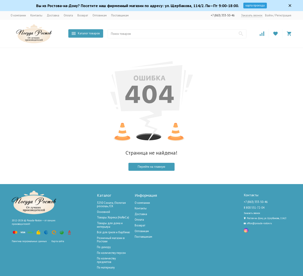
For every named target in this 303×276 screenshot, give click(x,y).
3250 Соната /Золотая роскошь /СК (111, 204)
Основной (103, 212)
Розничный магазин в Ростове (111, 239)
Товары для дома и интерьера (110, 225)
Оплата (68, 15)
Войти (269, 15)
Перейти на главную (151, 167)
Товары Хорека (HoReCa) (113, 217)
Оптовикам (99, 15)
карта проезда (255, 5)
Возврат (82, 15)
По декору (104, 247)
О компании (18, 15)
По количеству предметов (106, 260)
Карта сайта (57, 241)
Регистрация (283, 15)
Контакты (36, 15)
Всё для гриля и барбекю (113, 232)
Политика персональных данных (29, 241)
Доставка (53, 15)
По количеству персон (111, 253)
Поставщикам (120, 15)
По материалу (106, 267)
